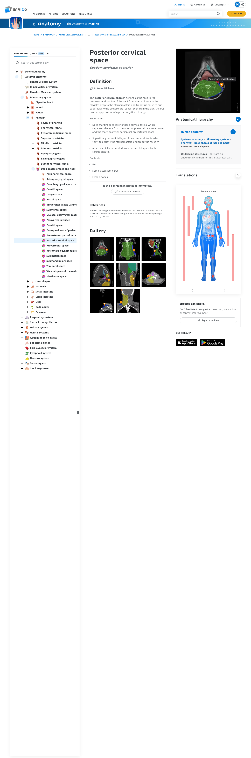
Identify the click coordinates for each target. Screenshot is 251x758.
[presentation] (192, 290)
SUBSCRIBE (236, 13)
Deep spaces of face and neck (110, 34)
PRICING (53, 13)
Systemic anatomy (192, 139)
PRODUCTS (38, 13)
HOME (36, 34)
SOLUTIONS (68, 13)
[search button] (218, 14)
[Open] (16, 76)
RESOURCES (85, 13)
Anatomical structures (71, 34)
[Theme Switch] (240, 4)
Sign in (181, 4)
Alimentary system (217, 139)
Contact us (199, 4)
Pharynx (186, 142)
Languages (220, 4)
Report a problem (210, 320)
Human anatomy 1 (193, 131)
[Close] (16, 71)
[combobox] (192, 14)
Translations (186, 175)
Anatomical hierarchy (194, 119)
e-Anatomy (49, 34)
